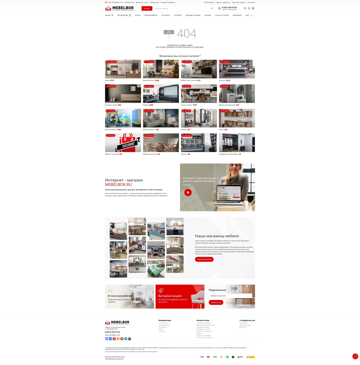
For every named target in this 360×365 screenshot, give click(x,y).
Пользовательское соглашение (114, 358)
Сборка (199, 333)
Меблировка (154, 2)
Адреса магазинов (204, 259)
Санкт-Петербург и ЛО (115, 2)
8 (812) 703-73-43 (229, 7)
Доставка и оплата (142, 2)
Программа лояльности (205, 325)
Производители (164, 325)
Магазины (129, 2)
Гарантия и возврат (238, 2)
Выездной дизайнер (168, 2)
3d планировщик (203, 327)
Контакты (162, 331)
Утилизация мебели (204, 323)
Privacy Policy (138, 351)
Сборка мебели (209, 2)
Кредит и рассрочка (223, 2)
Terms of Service (148, 351)
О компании (163, 323)
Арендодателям (245, 325)
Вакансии (243, 327)
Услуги (161, 329)
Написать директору (204, 337)
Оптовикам (251, 2)
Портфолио (163, 327)
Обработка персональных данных (115, 356)
